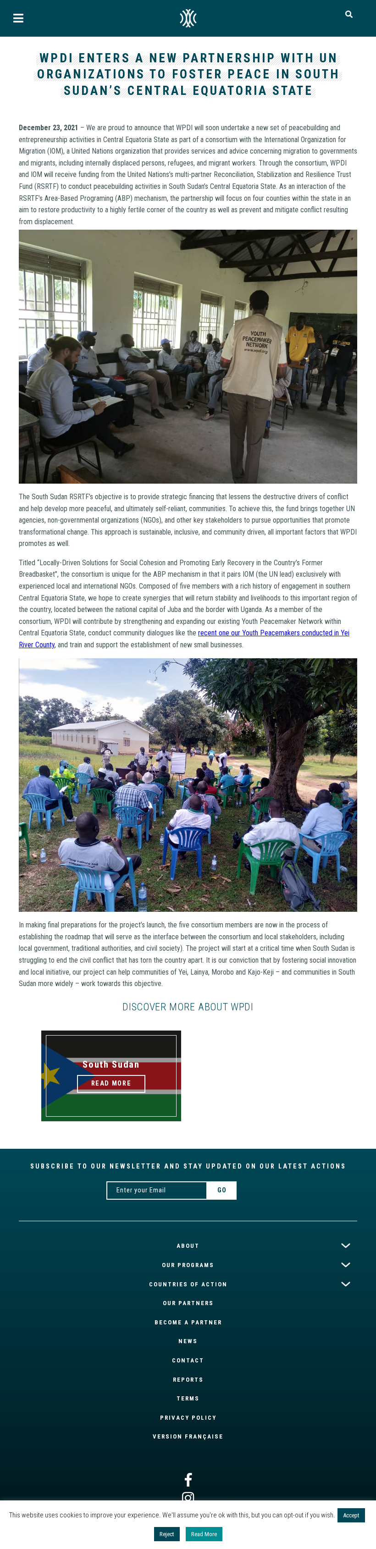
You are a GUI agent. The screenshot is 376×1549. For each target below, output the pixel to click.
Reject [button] (167, 1534)
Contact (188, 1360)
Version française (188, 1436)
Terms (188, 1398)
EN (188, 18)
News (188, 1341)
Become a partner (188, 1322)
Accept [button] (351, 1515)
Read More (204, 1534)
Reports (188, 1379)
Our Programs (188, 1265)
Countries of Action (188, 1283)
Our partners (188, 1303)
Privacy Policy (188, 1417)
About (188, 1245)
